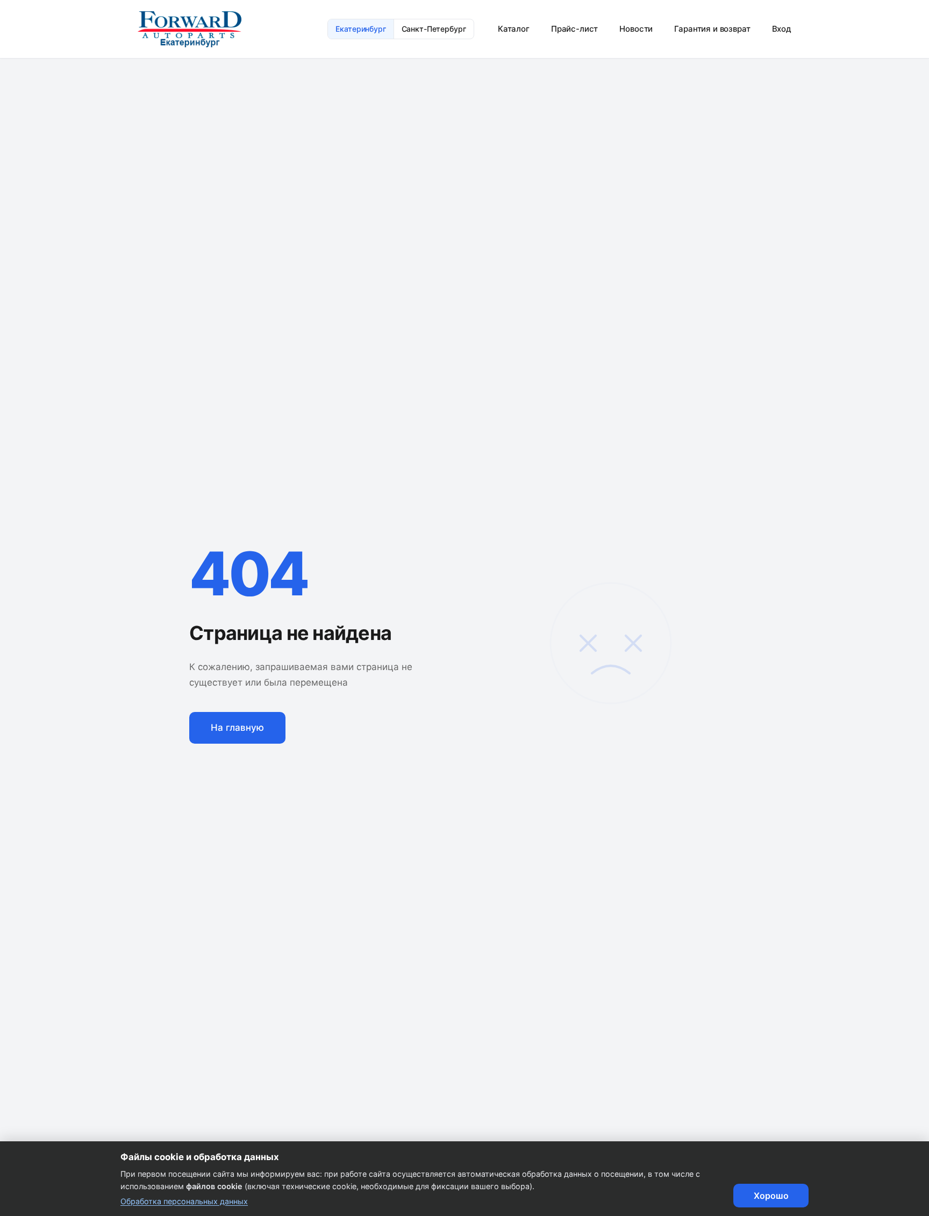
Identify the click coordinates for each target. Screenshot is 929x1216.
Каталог (514, 29)
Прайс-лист (574, 29)
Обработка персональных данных (184, 1201)
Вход (781, 29)
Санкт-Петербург (434, 28)
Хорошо (771, 1195)
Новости (636, 29)
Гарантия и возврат (712, 29)
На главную (237, 727)
